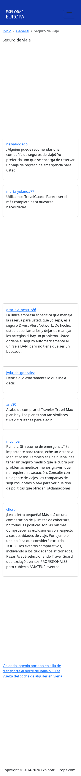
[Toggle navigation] (69, 14)
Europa (15, 14)
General (22, 31)
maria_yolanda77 (20, 191)
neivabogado (17, 144)
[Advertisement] (40, 85)
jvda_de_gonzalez (20, 372)
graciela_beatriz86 (21, 309)
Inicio (7, 31)
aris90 (11, 404)
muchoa (13, 441)
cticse (11, 509)
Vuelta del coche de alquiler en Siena (32, 676)
